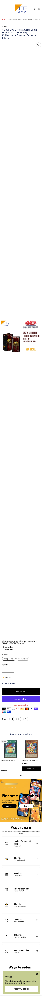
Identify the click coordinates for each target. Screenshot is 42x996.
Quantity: (5, 665)
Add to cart (21, 691)
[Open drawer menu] (3, 8)
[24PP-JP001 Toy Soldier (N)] (31, 749)
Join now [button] (9, 806)
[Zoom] (38, 45)
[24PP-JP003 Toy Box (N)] (10, 749)
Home (4, 19)
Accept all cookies (21, 989)
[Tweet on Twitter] (25, 719)
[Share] (11, 719)
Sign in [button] (26, 806)
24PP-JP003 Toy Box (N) (8, 760)
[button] (20, 775)
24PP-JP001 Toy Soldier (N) (29, 760)
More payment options (21, 705)
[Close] (37, 974)
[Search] (33, 8)
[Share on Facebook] (18, 719)
